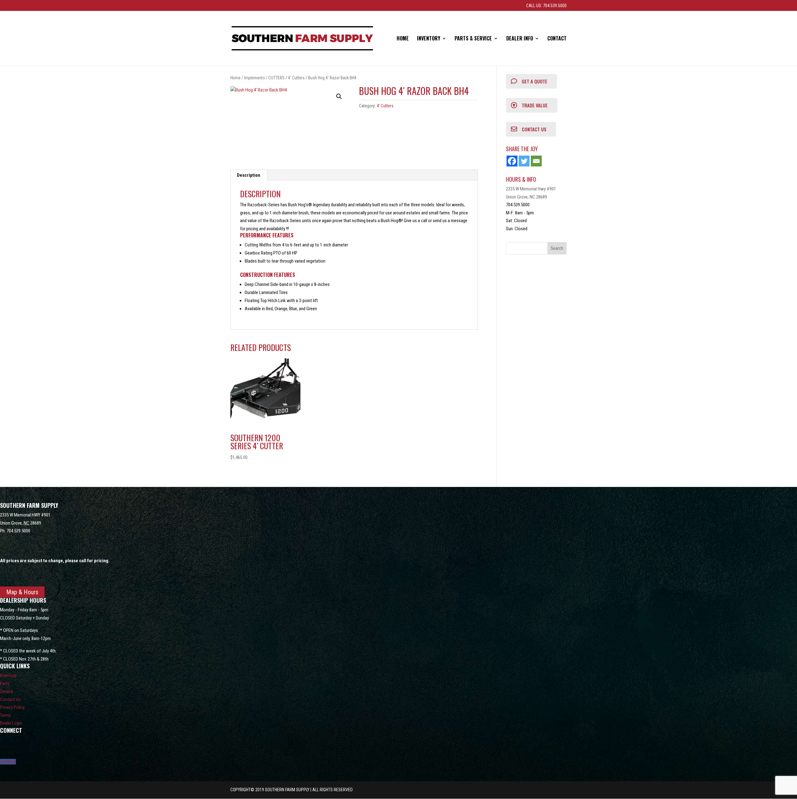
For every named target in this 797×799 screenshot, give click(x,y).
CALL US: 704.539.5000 (546, 5)
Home (403, 39)
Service (6, 691)
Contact (557, 39)
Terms (5, 715)
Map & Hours (22, 592)
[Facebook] (512, 161)
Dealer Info (519, 39)
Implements (254, 77)
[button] (339, 96)
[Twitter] (524, 161)
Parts (5, 683)
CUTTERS (276, 77)
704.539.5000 (18, 531)
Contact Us (10, 699)
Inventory (428, 39)
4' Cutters (296, 77)
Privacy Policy (12, 707)
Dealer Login (11, 723)
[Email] (536, 161)
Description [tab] (248, 175)
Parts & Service (473, 39)
